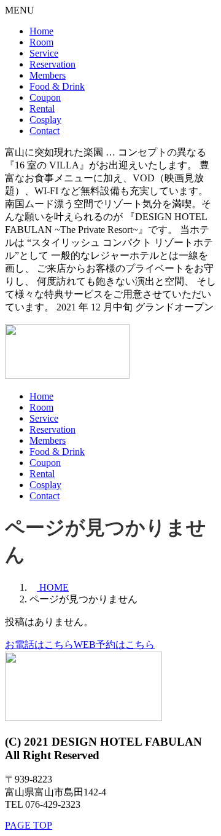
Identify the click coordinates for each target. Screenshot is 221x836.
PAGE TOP (28, 825)
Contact (44, 130)
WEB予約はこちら (114, 644)
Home (41, 31)
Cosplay (45, 119)
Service (43, 53)
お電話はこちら (39, 644)
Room (41, 42)
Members (47, 75)
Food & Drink (57, 86)
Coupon (45, 97)
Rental (42, 108)
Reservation (52, 64)
